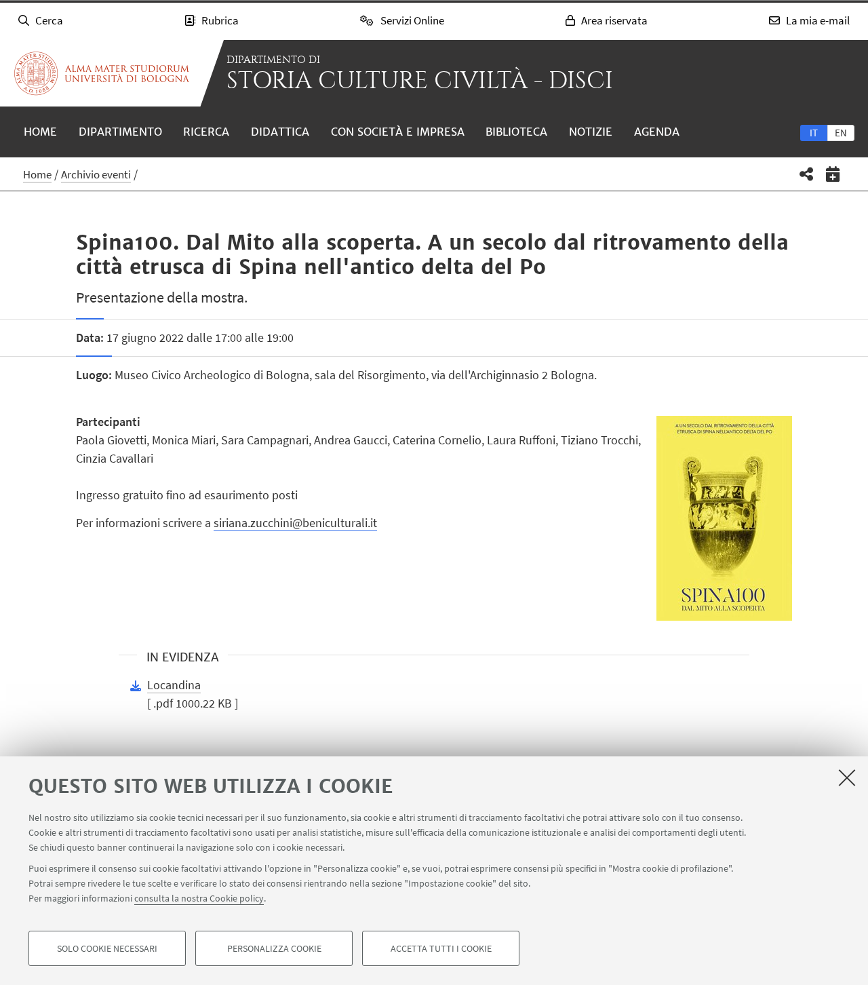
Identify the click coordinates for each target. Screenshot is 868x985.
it (814, 132)
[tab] (813, 132)
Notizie (590, 131)
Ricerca (206, 131)
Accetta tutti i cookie (441, 948)
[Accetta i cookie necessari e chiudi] (847, 777)
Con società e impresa (398, 131)
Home (40, 131)
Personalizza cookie (274, 948)
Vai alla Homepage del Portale (102, 73)
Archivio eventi (96, 174)
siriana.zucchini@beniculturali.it (295, 522)
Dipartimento (120, 131)
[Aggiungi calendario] (833, 174)
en (841, 132)
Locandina (174, 685)
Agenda (656, 131)
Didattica (280, 131)
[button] (806, 174)
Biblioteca (516, 131)
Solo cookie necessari (107, 948)
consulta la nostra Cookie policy (199, 898)
